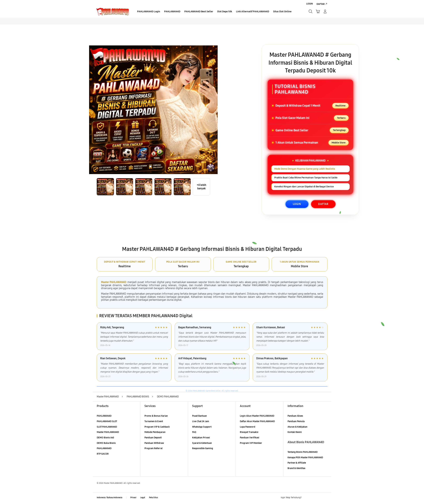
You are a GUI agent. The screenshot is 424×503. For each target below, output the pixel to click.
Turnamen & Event (153, 421)
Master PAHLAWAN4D (114, 282)
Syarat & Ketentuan (202, 443)
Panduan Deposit (153, 437)
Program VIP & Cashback (157, 426)
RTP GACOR (103, 453)
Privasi (133, 497)
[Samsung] (112, 11)
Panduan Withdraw (154, 443)
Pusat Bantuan (199, 415)
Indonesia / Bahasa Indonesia (109, 497)
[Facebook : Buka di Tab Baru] (306, 498)
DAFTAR (323, 204)
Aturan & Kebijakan (297, 426)
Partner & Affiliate (297, 462)
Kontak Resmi (295, 432)
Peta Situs (153, 497)
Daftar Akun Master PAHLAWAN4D (257, 421)
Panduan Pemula (296, 421)
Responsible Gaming (202, 448)
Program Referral (153, 448)
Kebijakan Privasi (201, 437)
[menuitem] (148, 12)
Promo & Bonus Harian (156, 415)
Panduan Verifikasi (249, 437)
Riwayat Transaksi (249, 432)
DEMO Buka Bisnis (106, 443)
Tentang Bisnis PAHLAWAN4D (303, 452)
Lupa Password (247, 426)
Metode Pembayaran (154, 432)
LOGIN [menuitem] (309, 3)
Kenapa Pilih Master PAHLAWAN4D (305, 457)
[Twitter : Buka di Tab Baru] (312, 498)
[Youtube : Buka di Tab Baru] (325, 498)
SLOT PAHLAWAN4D (107, 426)
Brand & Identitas (296, 468)
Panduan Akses (295, 415)
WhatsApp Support (202, 426)
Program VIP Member (251, 443)
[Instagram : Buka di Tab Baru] (319, 498)
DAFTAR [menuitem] (321, 4)
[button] (317, 11)
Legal (142, 497)
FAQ (194, 432)
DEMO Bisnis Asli (105, 437)
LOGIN (297, 204)
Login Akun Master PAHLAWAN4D (257, 415)
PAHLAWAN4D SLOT (107, 421)
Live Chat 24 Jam (200, 421)
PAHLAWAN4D (104, 415)
